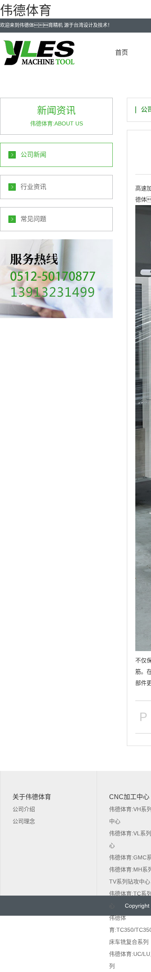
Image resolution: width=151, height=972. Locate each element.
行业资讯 (33, 186)
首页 (121, 52)
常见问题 (33, 219)
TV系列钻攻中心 (129, 881)
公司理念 (23, 821)
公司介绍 (23, 809)
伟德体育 (26, 10)
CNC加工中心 (129, 796)
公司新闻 (33, 154)
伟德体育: (56, 278)
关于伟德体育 (31, 796)
